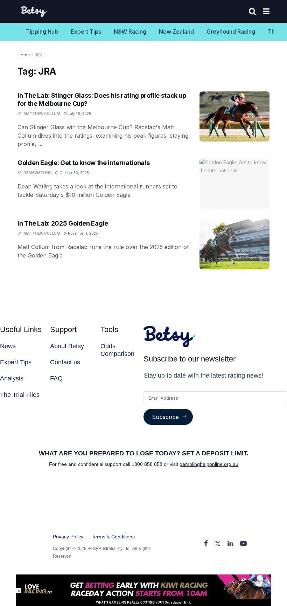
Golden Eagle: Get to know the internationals (83, 162)
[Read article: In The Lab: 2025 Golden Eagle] (235, 244)
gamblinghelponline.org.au (209, 464)
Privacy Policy (68, 536)
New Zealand (176, 31)
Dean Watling (37, 173)
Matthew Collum (41, 113)
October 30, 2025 (73, 173)
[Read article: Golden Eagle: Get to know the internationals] (235, 184)
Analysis (11, 378)
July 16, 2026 (79, 113)
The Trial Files (20, 394)
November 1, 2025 (82, 233)
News (8, 346)
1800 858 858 (148, 464)
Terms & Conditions (113, 536)
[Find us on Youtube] (243, 544)
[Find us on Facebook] (206, 544)
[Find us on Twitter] (217, 544)
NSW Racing (130, 31)
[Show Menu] (266, 11)
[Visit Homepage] (34, 12)
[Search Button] (252, 11)
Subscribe (165, 416)
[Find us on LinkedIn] (230, 544)
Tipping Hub (42, 31)
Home (24, 54)
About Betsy (67, 346)
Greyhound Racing (230, 31)
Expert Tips (86, 31)
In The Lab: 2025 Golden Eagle (63, 223)
